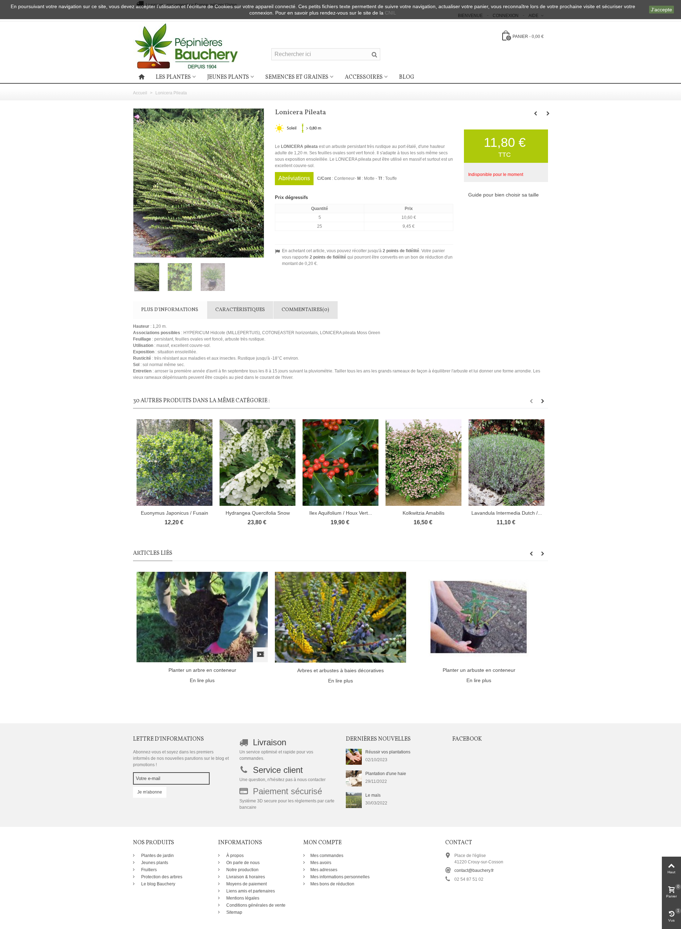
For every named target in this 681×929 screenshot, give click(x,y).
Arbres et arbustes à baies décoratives (340, 670)
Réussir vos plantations (387, 752)
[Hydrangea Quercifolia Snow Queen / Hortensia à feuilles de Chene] (257, 462)
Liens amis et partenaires (250, 891)
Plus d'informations (169, 309)
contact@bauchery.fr (474, 870)
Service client (278, 770)
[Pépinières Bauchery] (186, 45)
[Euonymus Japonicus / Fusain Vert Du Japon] (174, 462)
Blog (406, 77)
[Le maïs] (354, 799)
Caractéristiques (240, 309)
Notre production (242, 869)
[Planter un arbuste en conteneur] (478, 616)
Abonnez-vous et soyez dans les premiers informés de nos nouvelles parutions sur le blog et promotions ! (181, 758)
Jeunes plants (228, 77)
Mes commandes (326, 855)
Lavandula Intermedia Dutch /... (506, 513)
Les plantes (173, 77)
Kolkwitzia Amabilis (423, 513)
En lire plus (202, 680)
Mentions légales (242, 898)
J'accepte (661, 9)
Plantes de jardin (157, 855)
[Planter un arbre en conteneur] (202, 616)
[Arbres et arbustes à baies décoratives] (340, 617)
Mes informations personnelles (340, 876)
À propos (234, 855)
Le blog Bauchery (157, 883)
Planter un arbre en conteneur (202, 670)
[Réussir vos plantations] (354, 756)
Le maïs (373, 795)
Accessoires (364, 77)
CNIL (390, 13)
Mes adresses (323, 869)
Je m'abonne (149, 792)
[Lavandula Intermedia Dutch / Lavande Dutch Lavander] (506, 462)
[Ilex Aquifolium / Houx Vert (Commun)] (340, 462)
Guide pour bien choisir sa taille (503, 195)
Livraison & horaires (245, 876)
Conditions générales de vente (255, 905)
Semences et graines (296, 77)
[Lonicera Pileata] (149, 277)
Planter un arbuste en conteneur (479, 670)
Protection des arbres (161, 876)
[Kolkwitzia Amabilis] (423, 462)
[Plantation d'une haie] (354, 778)
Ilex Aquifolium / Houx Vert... (340, 513)
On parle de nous (242, 862)
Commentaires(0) (305, 309)
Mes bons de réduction (332, 883)
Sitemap (233, 912)
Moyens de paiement (246, 883)
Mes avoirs (320, 862)
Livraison (269, 742)
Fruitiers (148, 869)
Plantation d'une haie (385, 773)
